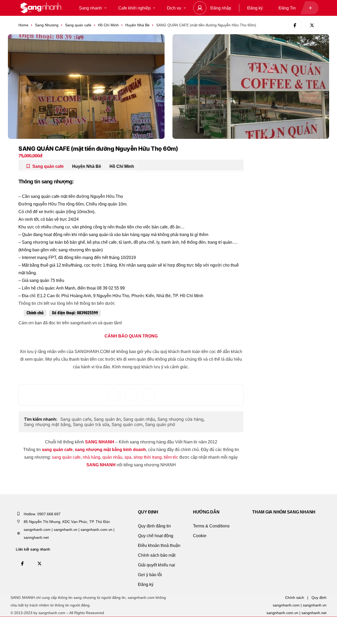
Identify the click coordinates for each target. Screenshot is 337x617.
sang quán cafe (57, 449)
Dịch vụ (174, 8)
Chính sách (294, 597)
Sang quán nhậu (139, 419)
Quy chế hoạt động (155, 535)
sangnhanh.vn (314, 605)
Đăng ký (255, 8)
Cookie (199, 535)
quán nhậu (112, 457)
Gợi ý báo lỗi (150, 574)
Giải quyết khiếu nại (156, 565)
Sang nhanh (90, 8)
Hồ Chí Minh (108, 25)
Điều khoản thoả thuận (159, 545)
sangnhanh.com (286, 605)
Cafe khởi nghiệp (134, 8)
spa (128, 457)
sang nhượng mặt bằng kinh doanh (110, 449)
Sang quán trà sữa (91, 424)
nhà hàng (91, 457)
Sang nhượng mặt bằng (47, 424)
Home (23, 25)
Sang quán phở (160, 424)
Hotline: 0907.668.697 (42, 514)
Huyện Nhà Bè (137, 25)
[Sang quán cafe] (40, 7)
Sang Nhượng (46, 25)
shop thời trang (147, 457)
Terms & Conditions (211, 526)
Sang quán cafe (78, 25)
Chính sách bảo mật (156, 555)
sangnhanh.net (313, 613)
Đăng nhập (220, 8)
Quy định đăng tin (154, 526)
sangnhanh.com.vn (282, 613)
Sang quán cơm (127, 424)
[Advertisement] (290, 173)
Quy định (318, 597)
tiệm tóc (171, 457)
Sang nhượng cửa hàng (180, 419)
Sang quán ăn (107, 419)
